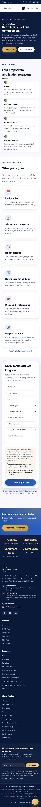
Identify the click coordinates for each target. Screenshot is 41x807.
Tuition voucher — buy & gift (12, 682)
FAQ (3, 689)
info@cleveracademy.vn (13, 607)
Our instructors (7, 704)
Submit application (20, 482)
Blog (3, 656)
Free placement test (9, 670)
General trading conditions (11, 723)
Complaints (6, 738)
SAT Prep (5, 625)
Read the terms (26, 49)
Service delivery (7, 734)
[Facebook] (30, 2)
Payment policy (7, 727)
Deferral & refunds (8, 730)
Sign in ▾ (30, 8)
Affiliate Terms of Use (30, 491)
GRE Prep (5, 636)
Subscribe (32, 765)
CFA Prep (5, 640)
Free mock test (7, 667)
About (11, 19)
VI (21, 8)
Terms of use (7, 719)
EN (24, 8)
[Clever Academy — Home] (6, 8)
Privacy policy (7, 716)
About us (5, 701)
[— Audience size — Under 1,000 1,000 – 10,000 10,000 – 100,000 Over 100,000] (20, 423)
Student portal (7, 708)
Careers (5, 712)
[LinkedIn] (37, 2)
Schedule (5, 663)
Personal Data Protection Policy (13, 778)
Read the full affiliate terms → (20, 351)
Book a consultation (9, 674)
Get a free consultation (15, 528)
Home (4, 19)
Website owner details (20, 803)
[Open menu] (37, 8)
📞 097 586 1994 (7, 2)
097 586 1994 (10, 603)
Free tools (5, 659)
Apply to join (9, 49)
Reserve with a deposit (10, 678)
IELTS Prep (6, 629)
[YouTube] (33, 2)
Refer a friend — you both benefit (14, 685)
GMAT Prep (6, 633)
